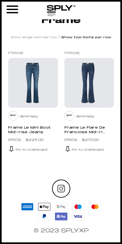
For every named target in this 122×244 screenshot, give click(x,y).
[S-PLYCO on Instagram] (61, 189)
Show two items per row (86, 37)
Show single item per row (34, 37)
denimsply (29, 116)
